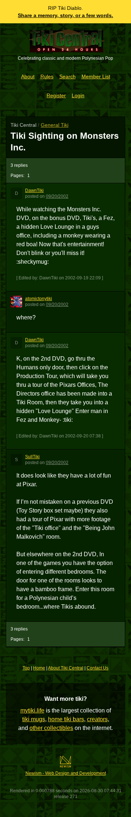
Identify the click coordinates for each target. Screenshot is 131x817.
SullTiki (32, 456)
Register (56, 95)
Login (78, 95)
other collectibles (51, 728)
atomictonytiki (38, 298)
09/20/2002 (57, 196)
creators (97, 719)
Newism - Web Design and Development (65, 773)
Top (26, 668)
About (28, 76)
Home (39, 668)
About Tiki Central (65, 668)
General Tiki (54, 125)
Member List (96, 76)
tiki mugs (33, 719)
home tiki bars (66, 719)
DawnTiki (34, 190)
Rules (46, 76)
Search (67, 76)
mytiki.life (32, 710)
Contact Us (97, 668)
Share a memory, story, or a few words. (65, 15)
